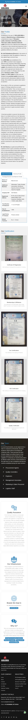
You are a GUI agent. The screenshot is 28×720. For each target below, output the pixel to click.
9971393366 (18, 1)
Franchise (3, 690)
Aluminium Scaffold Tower (20, 683)
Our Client (3, 686)
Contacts (3, 681)
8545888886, (12, 1)
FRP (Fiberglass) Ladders (20, 677)
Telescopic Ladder (19, 686)
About (2, 679)
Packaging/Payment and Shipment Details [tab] (12, 176)
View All (16, 688)
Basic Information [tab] (6, 173)
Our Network (3, 683)
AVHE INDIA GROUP (5, 713)
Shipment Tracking (5, 688)
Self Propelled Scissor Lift (20, 679)
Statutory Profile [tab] (17, 173)
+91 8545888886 (8, 704)
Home (2, 22)
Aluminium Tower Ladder (20, 681)
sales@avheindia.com (9, 701)
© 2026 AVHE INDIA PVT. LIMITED (8, 710)
